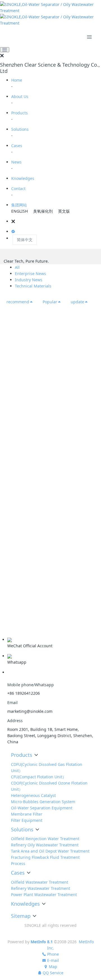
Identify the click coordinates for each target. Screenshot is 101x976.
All (17, 267)
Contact (18, 188)
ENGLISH (19, 211)
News (16, 162)
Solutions (20, 129)
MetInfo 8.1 (42, 941)
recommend (17, 301)
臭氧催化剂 (43, 211)
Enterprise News (30, 273)
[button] (56, 221)
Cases (16, 145)
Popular (50, 301)
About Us (19, 96)
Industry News (28, 279)
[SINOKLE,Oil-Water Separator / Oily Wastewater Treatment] (50, 14)
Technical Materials (33, 286)
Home (16, 80)
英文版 (64, 211)
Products (19, 113)
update (77, 301)
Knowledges (22, 178)
